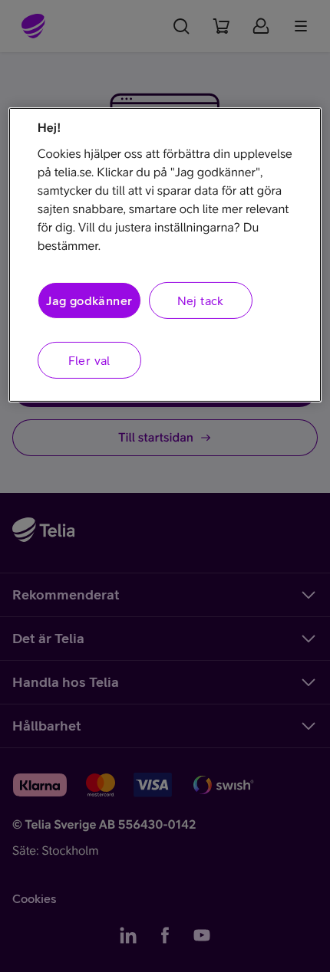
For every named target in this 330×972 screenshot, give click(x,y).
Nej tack (200, 300)
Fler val (89, 360)
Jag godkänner (89, 300)
